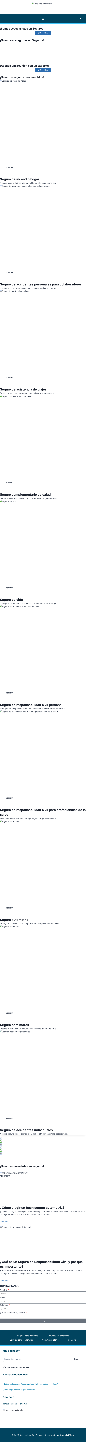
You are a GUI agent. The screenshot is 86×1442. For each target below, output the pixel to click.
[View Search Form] (81, 19)
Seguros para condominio (21, 1340)
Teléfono (4, 1305)
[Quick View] (4, 167)
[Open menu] (43, 18)
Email (2, 1297)
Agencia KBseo (67, 1435)
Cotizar (9, 167)
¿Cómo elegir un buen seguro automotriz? (32, 1208)
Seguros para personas (27, 1336)
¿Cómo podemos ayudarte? (13, 1312)
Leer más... (5, 1221)
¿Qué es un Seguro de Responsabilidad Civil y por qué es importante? (30, 1384)
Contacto (72, 1340)
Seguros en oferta (50, 1340)
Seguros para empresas (58, 1336)
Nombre (4, 1290)
